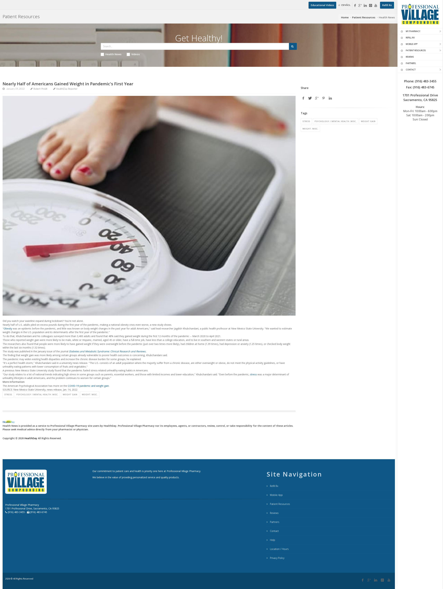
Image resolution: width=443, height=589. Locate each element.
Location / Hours (279, 549)
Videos (135, 54)
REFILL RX (410, 37)
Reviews (274, 513)
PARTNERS (411, 63)
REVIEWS (410, 56)
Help (272, 540)
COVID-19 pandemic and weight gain (88, 385)
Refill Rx (273, 486)
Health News (113, 54)
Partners (274, 522)
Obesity (8, 328)
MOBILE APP (412, 44)
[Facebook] (355, 5)
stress (253, 374)
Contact (274, 531)
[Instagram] (370, 5)
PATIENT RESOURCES (416, 50)
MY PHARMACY (413, 31)
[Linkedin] (365, 5)
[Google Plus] (369, 580)
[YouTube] (375, 5)
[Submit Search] (293, 46)
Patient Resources (363, 17)
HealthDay (30, 438)
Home (345, 17)
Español (345, 5)
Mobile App (276, 495)
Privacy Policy (276, 558)
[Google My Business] (360, 5)
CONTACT (411, 69)
